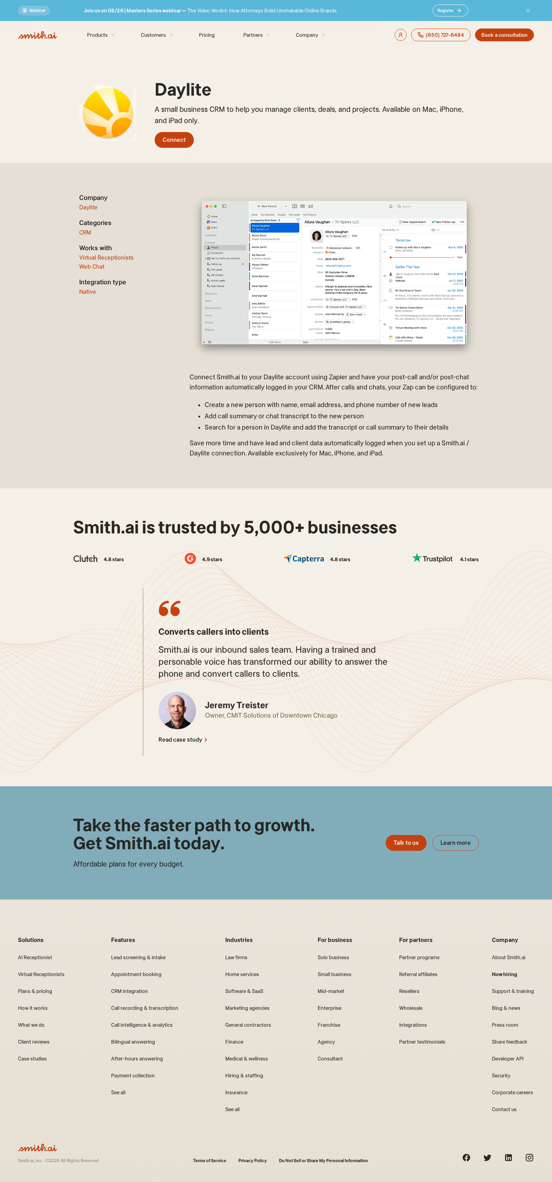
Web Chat (91, 266)
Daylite (88, 207)
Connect (174, 140)
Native (87, 291)
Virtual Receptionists (106, 257)
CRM (85, 232)
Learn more (455, 843)
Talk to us (406, 843)
